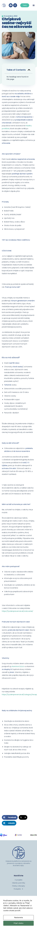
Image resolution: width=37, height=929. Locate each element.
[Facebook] (11, 5)
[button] (33, 5)
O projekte (18, 880)
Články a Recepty (18, 886)
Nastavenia (18, 917)
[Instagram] (15, 5)
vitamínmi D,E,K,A (17, 666)
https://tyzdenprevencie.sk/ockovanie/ (17, 611)
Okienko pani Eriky (18, 883)
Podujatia (17, 889)
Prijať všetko (18, 923)
